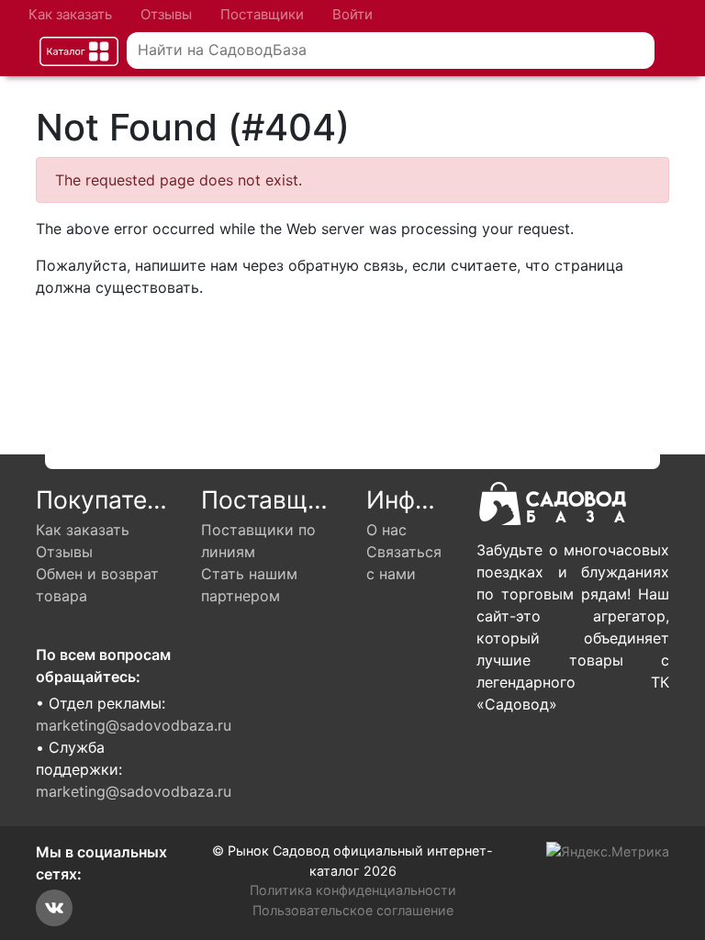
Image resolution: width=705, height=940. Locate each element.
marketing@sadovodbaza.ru (133, 725)
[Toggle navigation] (79, 51)
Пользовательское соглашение (352, 910)
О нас (386, 529)
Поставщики (262, 14)
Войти (352, 14)
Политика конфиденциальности (353, 890)
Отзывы (166, 14)
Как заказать (70, 14)
